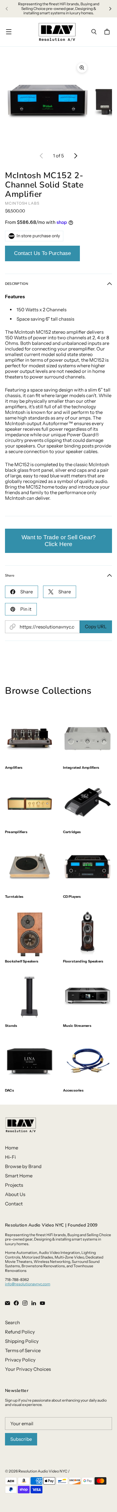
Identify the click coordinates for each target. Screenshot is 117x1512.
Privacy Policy (20, 1360)
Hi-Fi (10, 1157)
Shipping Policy (22, 1341)
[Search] (94, 32)
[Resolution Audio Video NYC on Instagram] (25, 1303)
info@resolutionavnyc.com (27, 1284)
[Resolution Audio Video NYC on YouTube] (42, 1303)
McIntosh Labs (22, 203)
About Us (15, 1194)
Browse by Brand (23, 1166)
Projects (14, 1185)
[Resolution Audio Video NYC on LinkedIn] (33, 1303)
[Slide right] (110, 8)
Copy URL (96, 626)
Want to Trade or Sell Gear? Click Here (59, 540)
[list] (58, 101)
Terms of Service (23, 1350)
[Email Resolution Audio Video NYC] (7, 1303)
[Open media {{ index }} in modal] (47, 101)
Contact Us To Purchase (42, 253)
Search (12, 1322)
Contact (14, 1204)
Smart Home (18, 1176)
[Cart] (108, 32)
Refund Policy (20, 1332)
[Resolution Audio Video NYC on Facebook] (16, 1303)
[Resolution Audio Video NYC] (57, 31)
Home (11, 1148)
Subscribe (21, 1439)
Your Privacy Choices (28, 1369)
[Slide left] (6, 8)
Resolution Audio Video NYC (42, 1471)
